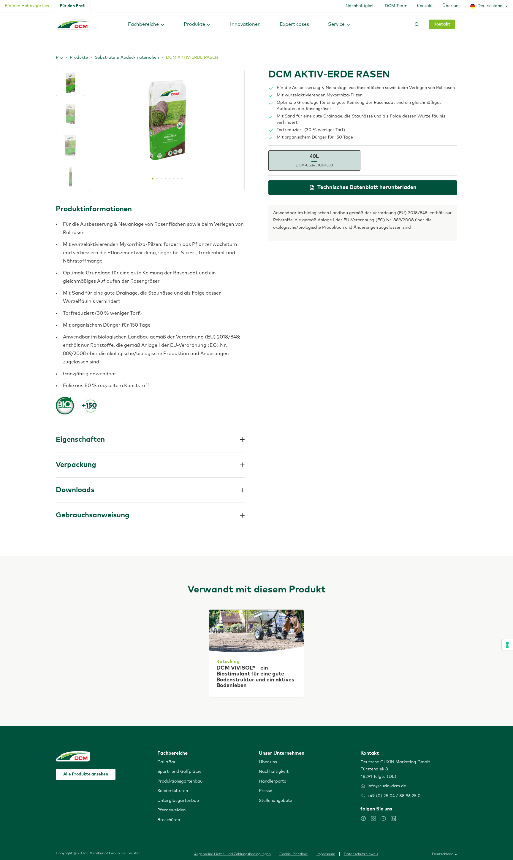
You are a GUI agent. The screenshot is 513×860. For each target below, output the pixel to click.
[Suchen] (415, 24)
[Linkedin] (393, 818)
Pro (59, 57)
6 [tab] (173, 178)
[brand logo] (73, 24)
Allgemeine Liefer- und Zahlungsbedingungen (232, 854)
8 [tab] (182, 178)
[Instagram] (373, 818)
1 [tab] (152, 178)
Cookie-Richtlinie (293, 854)
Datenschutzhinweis (361, 854)
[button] (146, 24)
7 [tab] (177, 178)
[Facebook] (363, 818)
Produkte (79, 57)
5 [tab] (169, 178)
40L (314, 160)
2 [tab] (157, 178)
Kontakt (441, 24)
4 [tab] (165, 178)
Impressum (325, 854)
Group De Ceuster (124, 853)
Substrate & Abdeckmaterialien (127, 57)
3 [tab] (161, 178)
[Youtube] (383, 818)
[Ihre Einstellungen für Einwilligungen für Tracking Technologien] (507, 645)
